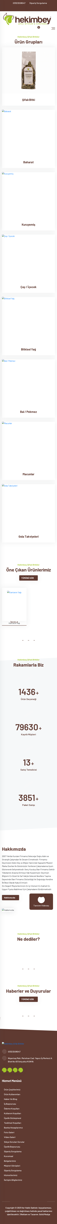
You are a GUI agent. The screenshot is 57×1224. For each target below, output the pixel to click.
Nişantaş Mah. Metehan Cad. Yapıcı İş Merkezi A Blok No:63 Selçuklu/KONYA (30, 1060)
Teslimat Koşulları (12, 1123)
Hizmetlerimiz (10, 1175)
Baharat (28, 162)
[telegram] (18, 8)
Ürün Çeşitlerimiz (12, 1089)
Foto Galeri (9, 1132)
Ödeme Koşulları (11, 1108)
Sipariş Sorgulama (38, 3)
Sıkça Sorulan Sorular (14, 1142)
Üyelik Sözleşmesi (12, 1118)
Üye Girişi (37, 8)
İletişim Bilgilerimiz (13, 1180)
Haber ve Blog (10, 1099)
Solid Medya (44, 1214)
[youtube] (26, 8)
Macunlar (28, 474)
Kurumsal (8, 1156)
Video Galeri (9, 1137)
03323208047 (19, 3)
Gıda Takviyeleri (29, 536)
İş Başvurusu (10, 1104)
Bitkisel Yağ (28, 349)
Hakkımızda (9, 897)
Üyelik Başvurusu (12, 1146)
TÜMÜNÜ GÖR (27, 578)
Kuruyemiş (28, 224)
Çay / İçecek (28, 287)
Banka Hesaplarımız (13, 1127)
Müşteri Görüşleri (12, 1165)
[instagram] (22, 8)
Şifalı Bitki (28, 99)
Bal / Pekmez (28, 411)
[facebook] (13, 8)
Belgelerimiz (10, 1161)
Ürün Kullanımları (12, 1094)
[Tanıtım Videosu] (41, 899)
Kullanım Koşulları (12, 1113)
